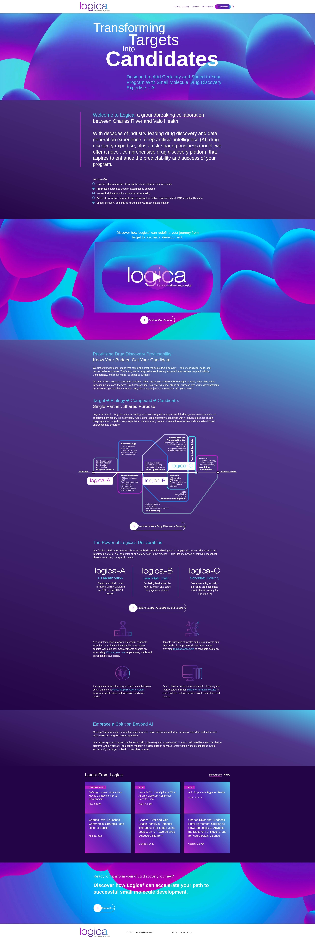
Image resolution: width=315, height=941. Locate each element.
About (195, 7)
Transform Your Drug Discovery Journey (161, 526)
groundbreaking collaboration (172, 115)
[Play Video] (157, 277)
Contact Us (108, 908)
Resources (207, 7)
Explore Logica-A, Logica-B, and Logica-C (161, 608)
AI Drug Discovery (181, 7)
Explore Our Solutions (162, 320)
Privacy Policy (186, 932)
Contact (175, 932)
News (227, 774)
